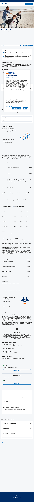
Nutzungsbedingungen (14, 495)
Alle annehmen (25, 108)
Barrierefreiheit (28, 495)
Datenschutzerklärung (9, 77)
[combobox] (11, 45)
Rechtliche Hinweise (20, 495)
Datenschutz (9, 495)
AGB (24, 495)
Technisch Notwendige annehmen (16, 108)
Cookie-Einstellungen (9, 106)
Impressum (5, 495)
